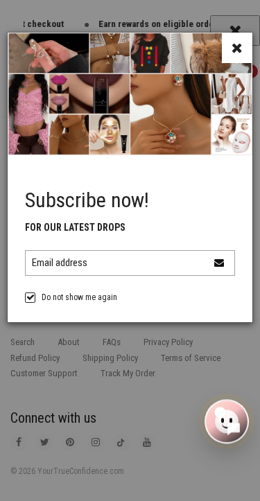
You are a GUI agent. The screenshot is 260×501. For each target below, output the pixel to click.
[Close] (237, 48)
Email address (59, 262)
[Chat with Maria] (227, 422)
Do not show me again (79, 297)
